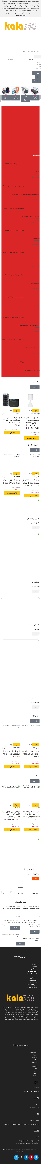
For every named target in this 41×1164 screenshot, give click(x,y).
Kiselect (34, 1074)
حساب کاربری (33, 978)
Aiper (20, 893)
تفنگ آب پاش (16, 476)
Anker (35, 1055)
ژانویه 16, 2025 (9, 935)
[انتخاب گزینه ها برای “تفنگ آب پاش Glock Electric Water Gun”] (16, 473)
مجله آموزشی (33, 969)
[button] (36, 73)
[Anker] (6, 894)
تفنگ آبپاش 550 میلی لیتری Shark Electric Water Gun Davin (31, 483)
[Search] (37, 56)
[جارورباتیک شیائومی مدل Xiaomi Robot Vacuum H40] (32, 230)
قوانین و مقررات (32, 971)
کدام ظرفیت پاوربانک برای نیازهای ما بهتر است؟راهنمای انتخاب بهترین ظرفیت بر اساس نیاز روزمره (31, 924)
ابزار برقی (18, 413)
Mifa (35, 1060)
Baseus (34, 1057)
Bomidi (34, 1062)
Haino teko (33, 1053)
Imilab (35, 1076)
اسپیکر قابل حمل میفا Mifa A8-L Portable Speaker (31, 754)
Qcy (35, 1069)
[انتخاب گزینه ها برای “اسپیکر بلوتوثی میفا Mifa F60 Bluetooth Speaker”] (16, 744)
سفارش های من (32, 980)
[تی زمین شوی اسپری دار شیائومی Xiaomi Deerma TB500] (32, 164)
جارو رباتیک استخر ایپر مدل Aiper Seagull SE (13, 297)
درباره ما (34, 964)
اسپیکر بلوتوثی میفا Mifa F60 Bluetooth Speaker (11, 754)
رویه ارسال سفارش (32, 987)
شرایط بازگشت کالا (32, 985)
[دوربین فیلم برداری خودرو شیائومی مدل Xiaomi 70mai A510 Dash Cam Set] (32, 340)
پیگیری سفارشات (32, 974)
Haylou (34, 1066)
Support (37, 939)
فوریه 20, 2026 (28, 939)
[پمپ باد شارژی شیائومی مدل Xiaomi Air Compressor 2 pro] (32, 275)
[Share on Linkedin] (36, 941)
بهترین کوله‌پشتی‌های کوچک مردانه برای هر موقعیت (11, 922)
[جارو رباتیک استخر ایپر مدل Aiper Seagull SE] (32, 297)
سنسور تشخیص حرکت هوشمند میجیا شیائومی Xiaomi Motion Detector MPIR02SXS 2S (30, 423)
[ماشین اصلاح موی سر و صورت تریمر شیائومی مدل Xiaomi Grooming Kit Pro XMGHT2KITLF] (32, 317)
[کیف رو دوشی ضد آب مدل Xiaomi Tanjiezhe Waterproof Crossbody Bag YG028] (32, 208)
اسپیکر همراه (16, 747)
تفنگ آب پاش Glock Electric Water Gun (11, 482)
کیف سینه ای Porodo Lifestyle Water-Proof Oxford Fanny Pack (31, 815)
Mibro (35, 1071)
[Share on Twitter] (37, 941)
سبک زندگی (17, 808)
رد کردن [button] (17, 15)
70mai (34, 893)
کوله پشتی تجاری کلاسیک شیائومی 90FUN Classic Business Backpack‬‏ (11, 815)
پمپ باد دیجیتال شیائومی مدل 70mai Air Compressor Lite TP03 (11, 421)
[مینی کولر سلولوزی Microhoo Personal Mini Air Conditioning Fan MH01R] (32, 362)
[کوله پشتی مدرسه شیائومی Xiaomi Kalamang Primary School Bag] (32, 253)
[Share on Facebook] (39, 941)
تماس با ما (34, 967)
